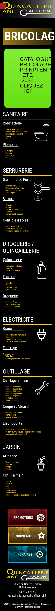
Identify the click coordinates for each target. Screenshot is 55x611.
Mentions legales (32, 607)
